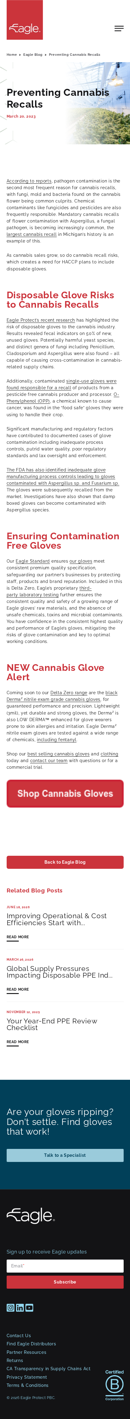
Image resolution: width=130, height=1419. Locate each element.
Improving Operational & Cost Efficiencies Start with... (57, 919)
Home (12, 54)
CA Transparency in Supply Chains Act (49, 1368)
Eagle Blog (33, 54)
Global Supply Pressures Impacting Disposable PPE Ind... (60, 972)
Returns (15, 1360)
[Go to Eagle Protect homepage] (31, 1222)
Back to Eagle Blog (65, 862)
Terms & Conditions (28, 1385)
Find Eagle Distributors (31, 1343)
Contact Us (19, 1335)
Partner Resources (27, 1352)
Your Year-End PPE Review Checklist (52, 1025)
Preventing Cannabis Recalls (74, 54)
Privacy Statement (27, 1377)
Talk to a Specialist (65, 1155)
